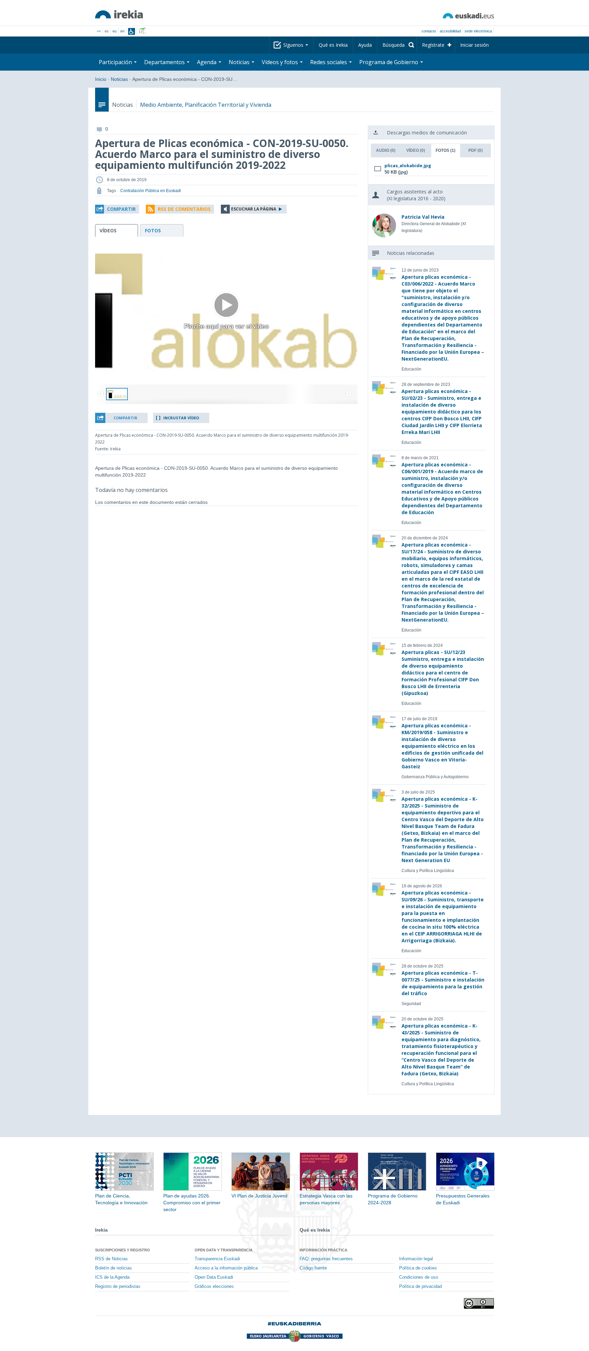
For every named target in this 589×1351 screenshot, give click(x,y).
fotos (153, 230)
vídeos (108, 230)
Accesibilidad (450, 31)
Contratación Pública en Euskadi (150, 190)
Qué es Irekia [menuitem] (333, 45)
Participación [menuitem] (116, 62)
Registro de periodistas (117, 1286)
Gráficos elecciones (214, 1286)
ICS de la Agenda (112, 1277)
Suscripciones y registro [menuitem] (122, 1250)
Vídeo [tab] (415, 150)
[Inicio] (119, 14)
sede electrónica (478, 31)
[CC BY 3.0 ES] (479, 1303)
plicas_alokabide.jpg (407, 165)
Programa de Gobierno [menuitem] (389, 62)
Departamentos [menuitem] (165, 62)
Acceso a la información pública (226, 1268)
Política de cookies (418, 1268)
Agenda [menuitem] (207, 62)
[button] (117, 209)
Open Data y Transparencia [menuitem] (224, 1250)
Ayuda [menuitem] (365, 45)
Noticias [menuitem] (240, 62)
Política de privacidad (420, 1286)
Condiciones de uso (418, 1277)
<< (99, 31)
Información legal (416, 1258)
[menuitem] (397, 45)
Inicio (100, 79)
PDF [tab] (475, 150)
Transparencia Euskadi (217, 1258)
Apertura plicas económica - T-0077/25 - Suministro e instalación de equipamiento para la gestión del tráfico (443, 983)
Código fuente (313, 1268)
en (122, 31)
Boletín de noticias (113, 1268)
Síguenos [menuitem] (294, 45)
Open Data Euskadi (214, 1277)
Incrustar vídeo (181, 417)
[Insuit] (131, 31)
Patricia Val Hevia (423, 217)
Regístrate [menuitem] (433, 45)
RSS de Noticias (111, 1258)
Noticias (119, 79)
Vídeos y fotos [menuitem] (280, 62)
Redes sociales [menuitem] (329, 62)
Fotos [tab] (445, 150)
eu (114, 31)
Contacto (429, 31)
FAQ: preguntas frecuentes (326, 1258)
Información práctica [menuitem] (323, 1250)
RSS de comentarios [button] (184, 209)
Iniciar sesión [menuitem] (474, 45)
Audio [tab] (385, 150)
